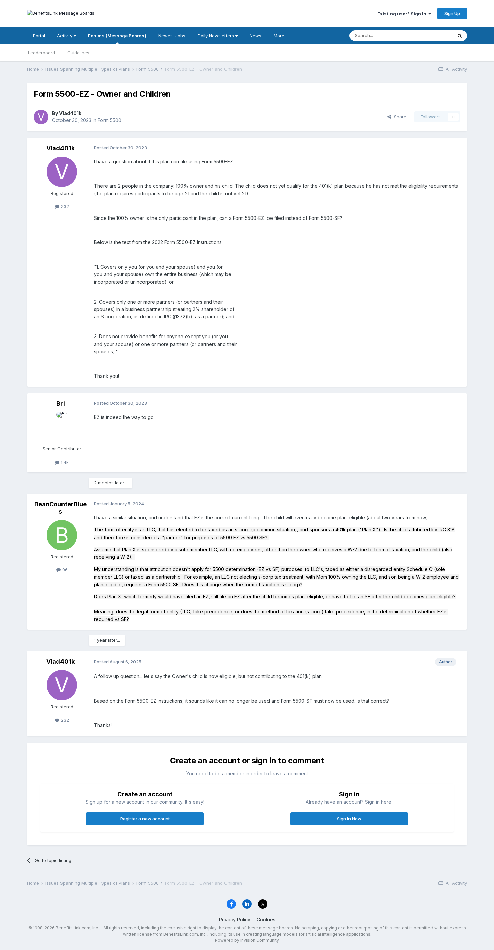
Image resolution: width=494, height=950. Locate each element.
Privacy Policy (234, 919)
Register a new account (145, 818)
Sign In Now (349, 818)
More (279, 35)
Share (398, 116)
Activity (65, 35)
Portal (39, 35)
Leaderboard (41, 52)
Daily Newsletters (216, 35)
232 (64, 206)
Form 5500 (109, 120)
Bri (60, 403)
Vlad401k (70, 113)
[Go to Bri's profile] (62, 427)
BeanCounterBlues (60, 508)
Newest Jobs (172, 35)
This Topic (432, 35)
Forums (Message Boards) (117, 35)
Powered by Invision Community (247, 940)
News (255, 35)
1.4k (64, 462)
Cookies (266, 919)
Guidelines (78, 52)
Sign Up (452, 13)
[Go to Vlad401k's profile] (41, 117)
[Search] (459, 35)
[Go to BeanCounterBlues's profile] (62, 535)
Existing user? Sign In (402, 13)
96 (64, 569)
